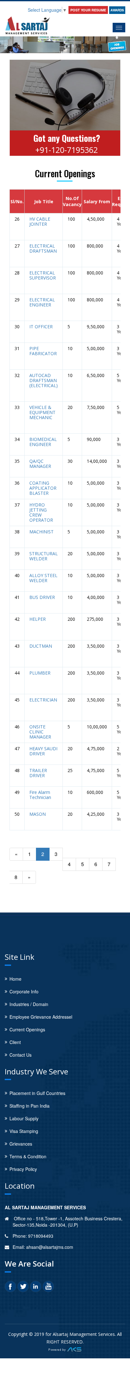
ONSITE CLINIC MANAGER (40, 731)
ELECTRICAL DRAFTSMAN (43, 248)
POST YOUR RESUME (88, 10)
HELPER (37, 619)
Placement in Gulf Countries (37, 1093)
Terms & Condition (27, 1156)
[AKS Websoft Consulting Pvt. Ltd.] (65, 1349)
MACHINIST (41, 531)
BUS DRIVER (42, 597)
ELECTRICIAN (43, 699)
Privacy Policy (23, 1169)
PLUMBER (39, 673)
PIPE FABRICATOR (43, 351)
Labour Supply (23, 1118)
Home (15, 979)
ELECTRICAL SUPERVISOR (42, 275)
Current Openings (27, 1029)
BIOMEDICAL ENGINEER (43, 442)
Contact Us (20, 1055)
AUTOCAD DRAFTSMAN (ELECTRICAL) (43, 380)
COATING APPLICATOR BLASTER (42, 488)
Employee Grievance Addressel (40, 1017)
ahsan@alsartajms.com (49, 1247)
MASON (37, 814)
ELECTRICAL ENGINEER (42, 302)
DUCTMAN (40, 646)
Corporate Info (23, 991)
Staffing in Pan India (29, 1106)
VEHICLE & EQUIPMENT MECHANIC (42, 412)
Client (15, 1042)
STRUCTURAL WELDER (43, 556)
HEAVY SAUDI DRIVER (43, 751)
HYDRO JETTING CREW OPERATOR (41, 512)
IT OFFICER (41, 326)
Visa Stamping (23, 1131)
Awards (117, 10)
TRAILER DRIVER (38, 773)
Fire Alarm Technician (40, 795)
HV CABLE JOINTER (39, 222)
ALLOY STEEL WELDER (43, 578)
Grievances (20, 1144)
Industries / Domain (28, 1004)
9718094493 (40, 1236)
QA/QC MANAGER (40, 464)
